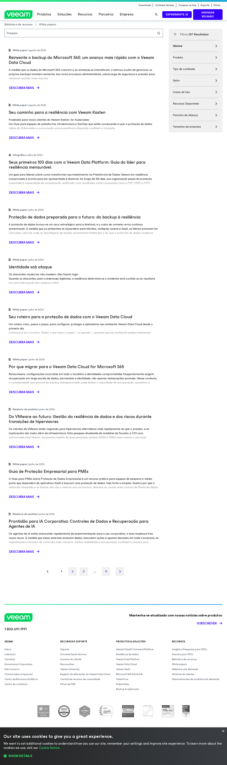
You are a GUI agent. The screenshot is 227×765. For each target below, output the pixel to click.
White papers (179, 664)
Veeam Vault (123, 669)
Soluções (64, 14)
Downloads (145, 5)
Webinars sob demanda (185, 669)
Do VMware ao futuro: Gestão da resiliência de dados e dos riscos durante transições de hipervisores (80, 419)
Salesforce (122, 679)
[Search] (156, 14)
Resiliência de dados (127, 654)
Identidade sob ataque (30, 267)
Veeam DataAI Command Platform (135, 649)
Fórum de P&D (68, 684)
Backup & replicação (127, 689)
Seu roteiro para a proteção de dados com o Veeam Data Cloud (70, 316)
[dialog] (113, 746)
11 (106, 571)
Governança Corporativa (18, 664)
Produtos (44, 14)
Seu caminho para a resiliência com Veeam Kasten (57, 112)
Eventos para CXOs (182, 654)
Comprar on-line (187, 5)
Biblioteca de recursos (184, 659)
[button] (113, 756)
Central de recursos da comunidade (80, 679)
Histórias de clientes (183, 674)
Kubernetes (122, 684)
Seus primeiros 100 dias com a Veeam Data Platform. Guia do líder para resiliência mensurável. (77, 165)
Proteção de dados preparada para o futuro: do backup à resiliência (74, 217)
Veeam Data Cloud (126, 664)
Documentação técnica (73, 654)
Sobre (7, 649)
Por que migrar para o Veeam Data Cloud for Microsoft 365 (66, 366)
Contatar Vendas (164, 5)
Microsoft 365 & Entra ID (129, 674)
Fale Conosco (12, 669)
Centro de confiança (15, 684)
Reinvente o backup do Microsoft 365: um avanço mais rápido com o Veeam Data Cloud (81, 60)
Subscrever (207, 623)
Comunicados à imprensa (18, 674)
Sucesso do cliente (70, 659)
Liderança (10, 654)
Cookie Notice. (49, 747)
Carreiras (9, 659)
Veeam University (69, 669)
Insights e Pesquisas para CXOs (189, 649)
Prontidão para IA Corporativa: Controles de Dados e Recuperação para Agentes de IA (78, 524)
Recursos (85, 14)
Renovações (67, 664)
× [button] (223, 731)
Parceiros (106, 14)
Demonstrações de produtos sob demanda (195, 679)
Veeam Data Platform (128, 659)
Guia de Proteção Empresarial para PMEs (48, 471)
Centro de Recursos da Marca (21, 679)
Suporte (205, 5)
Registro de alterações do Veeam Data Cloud (85, 674)
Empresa (126, 14)
